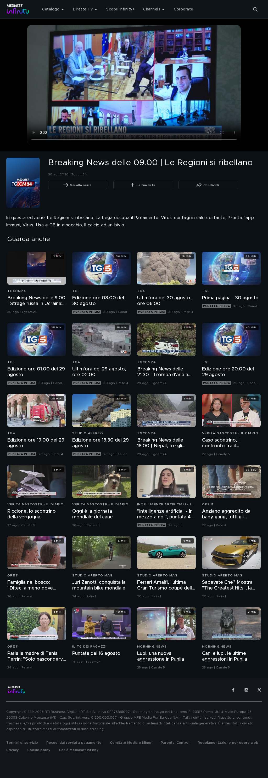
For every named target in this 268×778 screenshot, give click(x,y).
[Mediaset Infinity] (18, 9)
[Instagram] (246, 690)
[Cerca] (255, 9)
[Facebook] (233, 690)
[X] (259, 690)
